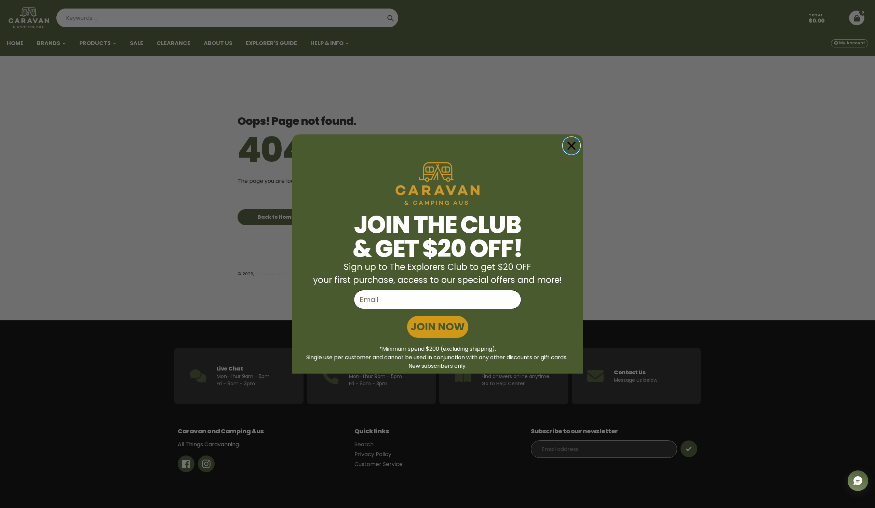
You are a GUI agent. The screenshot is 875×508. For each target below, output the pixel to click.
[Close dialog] (571, 145)
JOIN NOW (437, 326)
